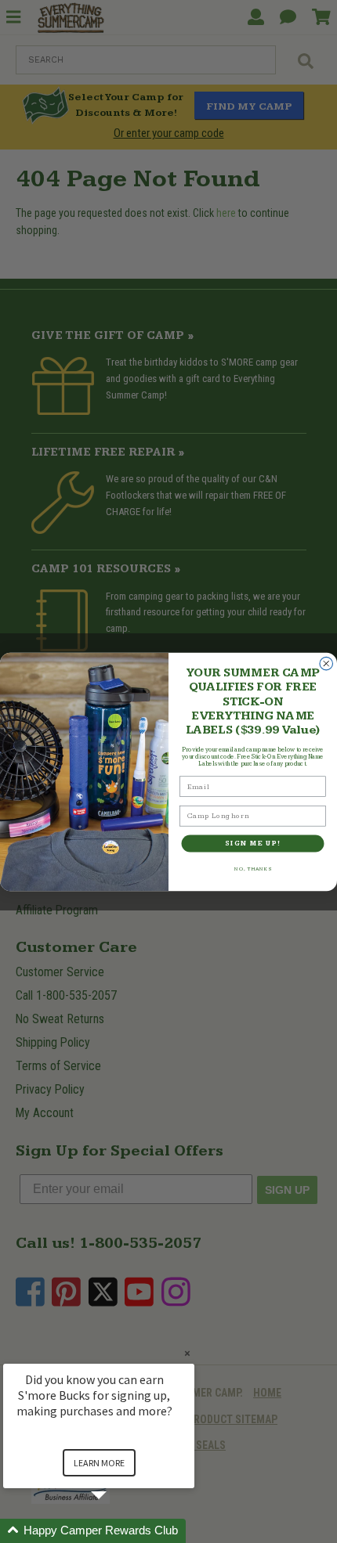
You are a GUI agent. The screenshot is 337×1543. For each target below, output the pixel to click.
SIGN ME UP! (253, 843)
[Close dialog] (326, 663)
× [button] (187, 1353)
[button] (117, 1531)
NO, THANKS (252, 869)
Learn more (99, 1463)
